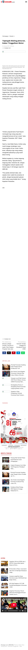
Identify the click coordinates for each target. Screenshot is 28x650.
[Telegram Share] (18, 352)
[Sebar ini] (4, 352)
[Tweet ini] (9, 352)
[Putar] (3, 611)
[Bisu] (22, 611)
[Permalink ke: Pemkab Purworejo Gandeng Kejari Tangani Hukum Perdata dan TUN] (6, 367)
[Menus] (26, 2)
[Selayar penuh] (25, 611)
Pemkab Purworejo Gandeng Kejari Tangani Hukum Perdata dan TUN (18, 366)
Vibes (20, 646)
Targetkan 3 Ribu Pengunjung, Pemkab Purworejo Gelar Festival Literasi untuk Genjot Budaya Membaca (18, 395)
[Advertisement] (14, 19)
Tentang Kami (4, 646)
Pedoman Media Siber (19, 645)
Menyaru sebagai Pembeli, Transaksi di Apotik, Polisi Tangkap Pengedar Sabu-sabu (7, 345)
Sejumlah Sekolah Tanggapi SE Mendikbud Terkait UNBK (21, 345)
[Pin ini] (14, 352)
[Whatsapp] (23, 352)
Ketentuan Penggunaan (13, 646)
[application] (14, 604)
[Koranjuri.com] (8, 1)
